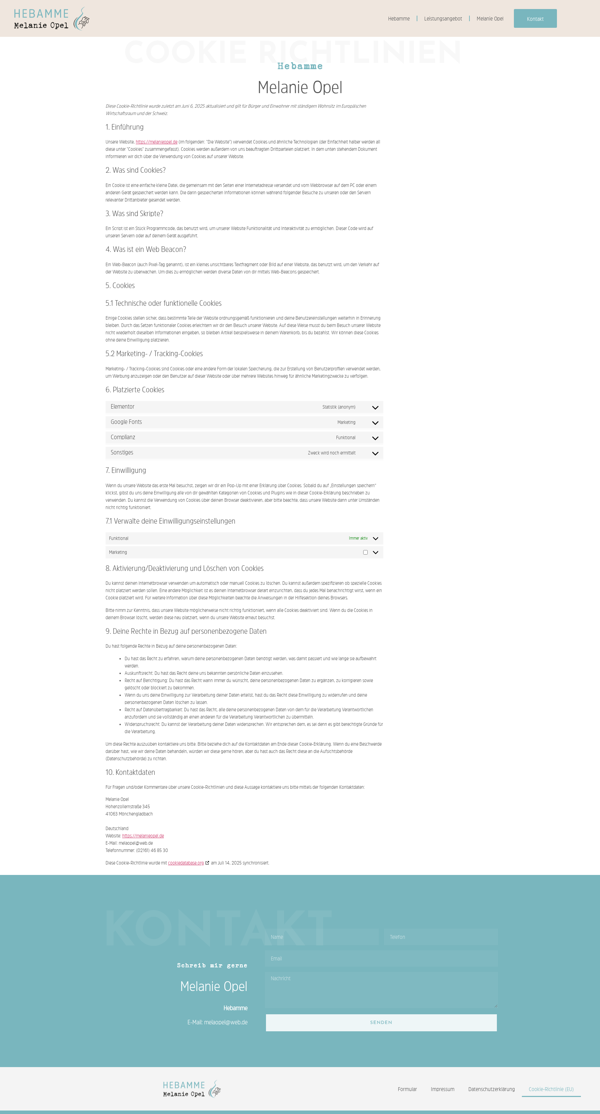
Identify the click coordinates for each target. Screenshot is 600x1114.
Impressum (443, 1089)
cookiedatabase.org (186, 862)
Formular (407, 1089)
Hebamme (399, 18)
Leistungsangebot (443, 18)
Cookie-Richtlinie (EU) (551, 1089)
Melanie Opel (490, 18)
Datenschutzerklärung (491, 1089)
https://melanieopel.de (156, 141)
